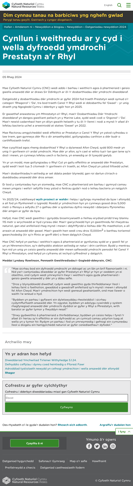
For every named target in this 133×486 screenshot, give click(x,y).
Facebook (89, 446)
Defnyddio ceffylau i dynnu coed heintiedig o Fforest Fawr (44, 364)
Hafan (8, 26)
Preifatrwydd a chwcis (20, 467)
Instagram (113, 446)
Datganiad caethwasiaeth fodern (62, 467)
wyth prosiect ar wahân (52, 199)
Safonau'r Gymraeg (52, 461)
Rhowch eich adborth (72, 424)
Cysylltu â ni (34, 443)
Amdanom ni (23, 26)
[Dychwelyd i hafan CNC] (23, 5)
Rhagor (10, 372)
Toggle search (119, 5)
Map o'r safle (78, 461)
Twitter (97, 446)
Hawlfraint (99, 461)
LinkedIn (105, 446)
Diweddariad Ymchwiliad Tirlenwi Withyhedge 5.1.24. (41, 360)
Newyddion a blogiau (50, 26)
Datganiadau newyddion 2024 (105, 26)
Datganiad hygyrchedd (18, 461)
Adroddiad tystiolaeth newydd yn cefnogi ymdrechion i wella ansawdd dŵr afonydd (62, 368)
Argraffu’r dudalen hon (115, 424)
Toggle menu (128, 5)
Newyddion (74, 26)
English (108, 5)
